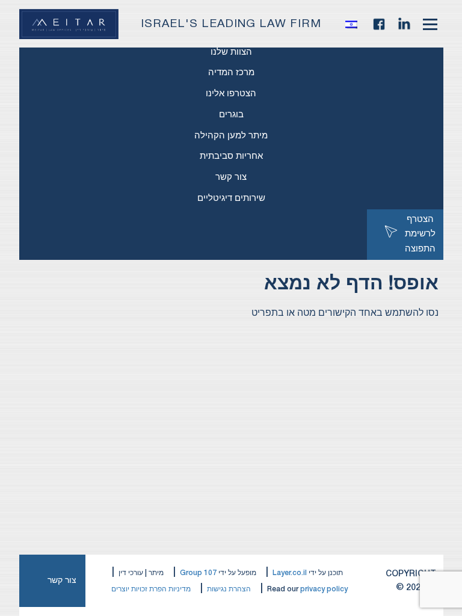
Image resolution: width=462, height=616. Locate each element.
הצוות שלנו (231, 52)
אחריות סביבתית (231, 156)
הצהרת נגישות (229, 589)
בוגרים (231, 115)
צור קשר (231, 177)
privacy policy (324, 589)
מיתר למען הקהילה (231, 136)
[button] (354, 24)
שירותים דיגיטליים (231, 198)
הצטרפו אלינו (231, 94)
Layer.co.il (290, 573)
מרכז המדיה (231, 73)
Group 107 (198, 573)
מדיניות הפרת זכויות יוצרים (151, 589)
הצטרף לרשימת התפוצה (420, 234)
